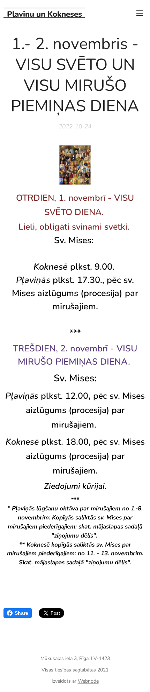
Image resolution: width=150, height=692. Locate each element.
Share (21, 613)
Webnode (88, 681)
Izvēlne (140, 13)
